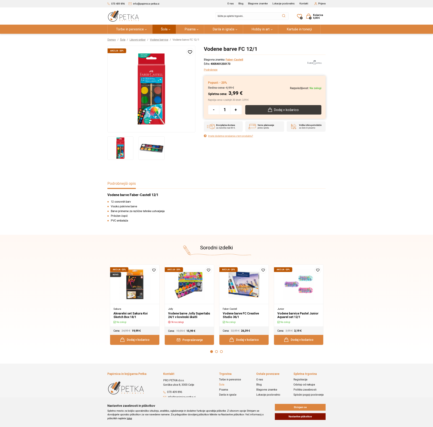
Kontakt (304, 3)
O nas (230, 3)
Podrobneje (211, 69)
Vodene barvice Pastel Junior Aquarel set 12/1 (297, 315)
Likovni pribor (138, 39)
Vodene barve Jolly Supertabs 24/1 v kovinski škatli (189, 315)
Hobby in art (261, 29)
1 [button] (211, 351)
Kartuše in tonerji (299, 29)
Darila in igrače (223, 29)
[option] (120, 148)
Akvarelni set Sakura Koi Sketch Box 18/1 (130, 315)
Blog (240, 3)
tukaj (129, 418)
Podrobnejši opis (121, 183)
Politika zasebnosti (304, 389)
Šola (164, 29)
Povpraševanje (192, 340)
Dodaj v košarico (138, 339)
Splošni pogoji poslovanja (308, 394)
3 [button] (221, 351)
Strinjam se (300, 407)
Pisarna (190, 29)
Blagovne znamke (258, 3)
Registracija (300, 379)
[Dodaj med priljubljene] (190, 51)
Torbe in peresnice (130, 29)
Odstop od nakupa (304, 384)
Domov (111, 39)
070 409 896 (174, 392)
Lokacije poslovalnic (283, 3)
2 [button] (216, 351)
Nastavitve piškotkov (300, 416)
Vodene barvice (159, 39)
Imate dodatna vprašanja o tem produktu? (230, 136)
